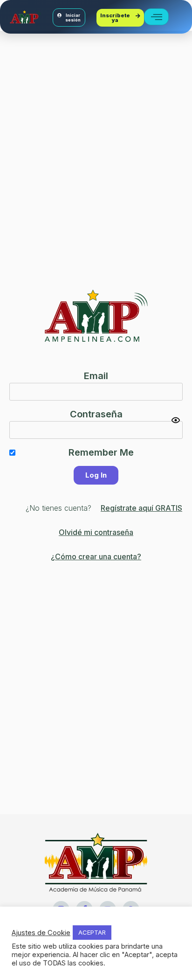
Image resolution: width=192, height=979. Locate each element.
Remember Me (101, 452)
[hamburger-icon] (156, 16)
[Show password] (176, 420)
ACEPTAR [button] (92, 932)
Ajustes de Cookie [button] (41, 933)
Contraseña (96, 414)
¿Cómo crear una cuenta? (96, 556)
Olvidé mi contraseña (96, 532)
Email (96, 375)
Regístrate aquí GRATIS (141, 508)
